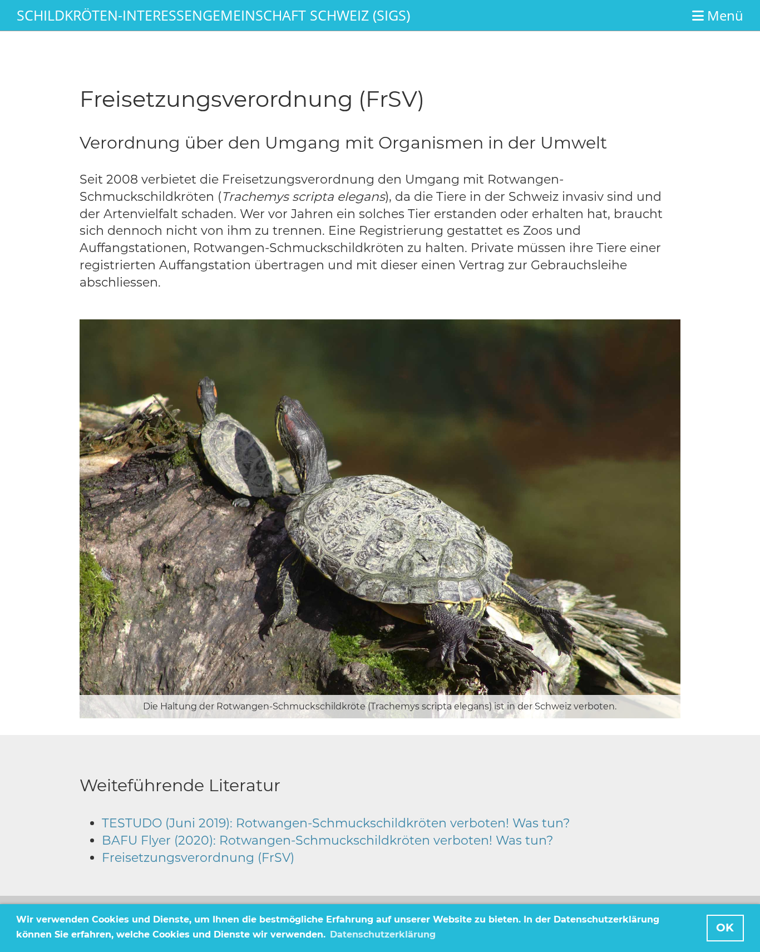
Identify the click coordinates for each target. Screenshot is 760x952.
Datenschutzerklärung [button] (383, 934)
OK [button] (725, 927)
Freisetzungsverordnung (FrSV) (198, 857)
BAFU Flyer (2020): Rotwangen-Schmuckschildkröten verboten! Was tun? (327, 840)
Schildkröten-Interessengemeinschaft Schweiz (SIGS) (213, 15)
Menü (723, 15)
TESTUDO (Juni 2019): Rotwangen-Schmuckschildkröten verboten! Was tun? (336, 823)
